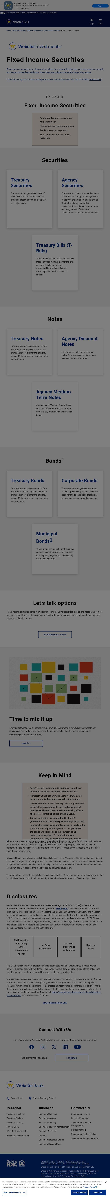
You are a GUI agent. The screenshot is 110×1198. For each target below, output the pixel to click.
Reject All (98, 1192)
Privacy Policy (89, 1187)
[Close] (106, 1182)
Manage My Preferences (14, 1192)
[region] (55, 1188)
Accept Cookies (79, 1192)
